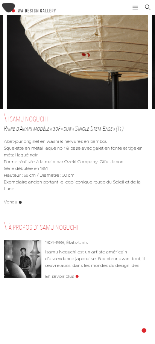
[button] (135, 7)
